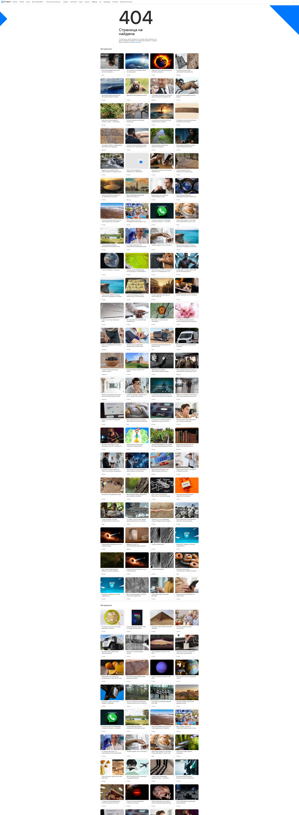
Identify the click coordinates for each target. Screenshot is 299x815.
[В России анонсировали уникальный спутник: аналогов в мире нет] (187, 189)
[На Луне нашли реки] (162, 539)
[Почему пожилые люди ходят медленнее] (137, 115)
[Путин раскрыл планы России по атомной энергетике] (137, 738)
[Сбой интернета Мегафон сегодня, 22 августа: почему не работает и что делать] (112, 639)
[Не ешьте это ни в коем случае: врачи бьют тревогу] (112, 771)
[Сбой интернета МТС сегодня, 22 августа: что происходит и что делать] (162, 264)
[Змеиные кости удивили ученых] (112, 489)
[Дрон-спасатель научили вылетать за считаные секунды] (162, 489)
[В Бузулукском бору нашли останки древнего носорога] (137, 688)
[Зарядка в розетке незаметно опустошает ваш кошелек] (187, 796)
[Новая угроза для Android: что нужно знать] (187, 589)
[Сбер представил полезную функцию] (162, 589)
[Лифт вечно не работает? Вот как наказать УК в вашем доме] (187, 639)
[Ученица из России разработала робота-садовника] (137, 664)
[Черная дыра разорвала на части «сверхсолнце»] (112, 539)
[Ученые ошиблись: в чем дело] (112, 264)
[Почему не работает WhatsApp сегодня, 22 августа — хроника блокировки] (162, 214)
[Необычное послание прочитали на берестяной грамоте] (187, 115)
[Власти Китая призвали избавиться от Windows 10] (137, 165)
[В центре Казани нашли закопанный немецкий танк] (187, 65)
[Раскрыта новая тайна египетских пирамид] (162, 771)
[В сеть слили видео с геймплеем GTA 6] (112, 688)
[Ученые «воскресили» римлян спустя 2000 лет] (162, 289)
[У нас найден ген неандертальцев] (162, 664)
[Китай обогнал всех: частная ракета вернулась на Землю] (187, 738)
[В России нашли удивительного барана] (187, 90)
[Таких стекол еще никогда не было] (112, 314)
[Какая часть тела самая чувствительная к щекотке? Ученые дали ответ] (162, 738)
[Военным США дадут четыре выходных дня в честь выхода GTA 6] (112, 439)
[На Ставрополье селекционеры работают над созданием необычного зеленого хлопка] (187, 514)
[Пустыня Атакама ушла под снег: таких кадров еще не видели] (112, 214)
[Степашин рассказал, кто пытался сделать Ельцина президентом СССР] (162, 90)
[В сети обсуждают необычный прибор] (137, 614)
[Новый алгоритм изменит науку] (187, 688)
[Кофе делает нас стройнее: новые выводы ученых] (162, 189)
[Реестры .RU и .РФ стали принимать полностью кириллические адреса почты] (112, 738)
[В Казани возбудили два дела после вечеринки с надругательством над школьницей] (112, 65)
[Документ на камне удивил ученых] (137, 796)
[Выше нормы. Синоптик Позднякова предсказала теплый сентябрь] (137, 214)
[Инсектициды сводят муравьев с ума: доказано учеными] (137, 489)
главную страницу (136, 42)
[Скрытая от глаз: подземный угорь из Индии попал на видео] (162, 514)
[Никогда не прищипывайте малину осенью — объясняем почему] (112, 115)
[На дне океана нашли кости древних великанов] (162, 140)
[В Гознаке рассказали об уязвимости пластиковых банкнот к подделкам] (187, 614)
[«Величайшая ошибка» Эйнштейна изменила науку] (162, 364)
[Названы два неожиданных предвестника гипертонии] (137, 339)
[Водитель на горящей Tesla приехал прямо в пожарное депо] (112, 165)
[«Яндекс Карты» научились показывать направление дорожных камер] (137, 439)
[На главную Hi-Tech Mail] (7, 2)
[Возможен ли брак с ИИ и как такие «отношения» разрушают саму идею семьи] (112, 464)
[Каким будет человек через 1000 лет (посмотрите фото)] (187, 264)
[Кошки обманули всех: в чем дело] (187, 289)
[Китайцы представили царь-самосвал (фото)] (112, 796)
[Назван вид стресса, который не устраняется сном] (187, 464)
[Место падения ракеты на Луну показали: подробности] (137, 589)
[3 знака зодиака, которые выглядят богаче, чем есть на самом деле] (112, 514)
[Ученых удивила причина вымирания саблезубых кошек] (112, 239)
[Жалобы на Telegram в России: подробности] (187, 539)
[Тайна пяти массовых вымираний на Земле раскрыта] (162, 65)
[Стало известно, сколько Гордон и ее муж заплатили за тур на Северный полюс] (162, 639)
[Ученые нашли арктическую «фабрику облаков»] (137, 639)
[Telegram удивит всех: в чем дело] (162, 239)
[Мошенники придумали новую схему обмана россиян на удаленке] (187, 140)
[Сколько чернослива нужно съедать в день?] (112, 364)
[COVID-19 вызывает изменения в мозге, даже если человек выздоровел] (137, 389)
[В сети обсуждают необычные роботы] (137, 713)
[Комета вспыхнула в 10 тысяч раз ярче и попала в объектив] (162, 713)
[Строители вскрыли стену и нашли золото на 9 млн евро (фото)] (137, 289)
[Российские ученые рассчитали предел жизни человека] (162, 115)
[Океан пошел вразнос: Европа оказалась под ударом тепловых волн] (187, 239)
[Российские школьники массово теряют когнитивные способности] (162, 389)
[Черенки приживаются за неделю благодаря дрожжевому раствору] (162, 439)
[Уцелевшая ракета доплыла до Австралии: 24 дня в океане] (112, 90)
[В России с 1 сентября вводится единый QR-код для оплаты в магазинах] (162, 414)
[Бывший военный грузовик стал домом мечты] (162, 339)
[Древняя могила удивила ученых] (137, 90)
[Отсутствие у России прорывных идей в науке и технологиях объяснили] (137, 464)
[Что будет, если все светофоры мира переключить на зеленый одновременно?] (137, 514)
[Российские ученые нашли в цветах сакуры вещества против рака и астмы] (187, 314)
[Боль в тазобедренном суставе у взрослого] (112, 339)
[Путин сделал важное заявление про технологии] (112, 664)
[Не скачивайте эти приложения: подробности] (137, 314)
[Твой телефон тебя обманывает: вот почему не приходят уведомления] (187, 414)
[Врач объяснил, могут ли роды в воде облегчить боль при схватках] (137, 414)
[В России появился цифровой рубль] (112, 414)
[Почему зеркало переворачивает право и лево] (187, 713)
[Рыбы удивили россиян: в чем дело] (162, 796)
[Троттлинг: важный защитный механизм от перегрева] (187, 664)
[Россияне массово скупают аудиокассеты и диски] (187, 489)
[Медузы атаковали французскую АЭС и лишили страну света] (112, 713)
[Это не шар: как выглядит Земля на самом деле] (137, 65)
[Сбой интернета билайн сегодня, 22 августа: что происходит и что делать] (137, 140)
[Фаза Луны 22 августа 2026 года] (162, 688)
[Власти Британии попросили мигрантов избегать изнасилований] (137, 189)
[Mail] (2, 2)
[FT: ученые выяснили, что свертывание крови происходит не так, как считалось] (137, 239)
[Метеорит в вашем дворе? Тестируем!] (162, 314)
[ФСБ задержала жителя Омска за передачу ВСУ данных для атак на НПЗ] (187, 364)
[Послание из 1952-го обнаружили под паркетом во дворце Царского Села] (112, 140)
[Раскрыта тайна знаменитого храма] (137, 364)
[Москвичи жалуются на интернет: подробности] (162, 165)
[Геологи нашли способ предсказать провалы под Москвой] (187, 165)
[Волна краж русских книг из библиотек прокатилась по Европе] (187, 439)
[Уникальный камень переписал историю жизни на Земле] (112, 189)
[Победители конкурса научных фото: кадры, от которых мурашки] (162, 614)
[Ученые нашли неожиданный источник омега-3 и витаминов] (137, 264)
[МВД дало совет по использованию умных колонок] (137, 539)
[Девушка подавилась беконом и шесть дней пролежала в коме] (112, 389)
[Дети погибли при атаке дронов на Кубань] (187, 339)
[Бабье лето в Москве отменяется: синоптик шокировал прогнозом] (187, 389)
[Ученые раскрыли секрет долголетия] (187, 771)
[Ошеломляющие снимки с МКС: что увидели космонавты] (137, 771)
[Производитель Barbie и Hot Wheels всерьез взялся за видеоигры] (162, 464)
